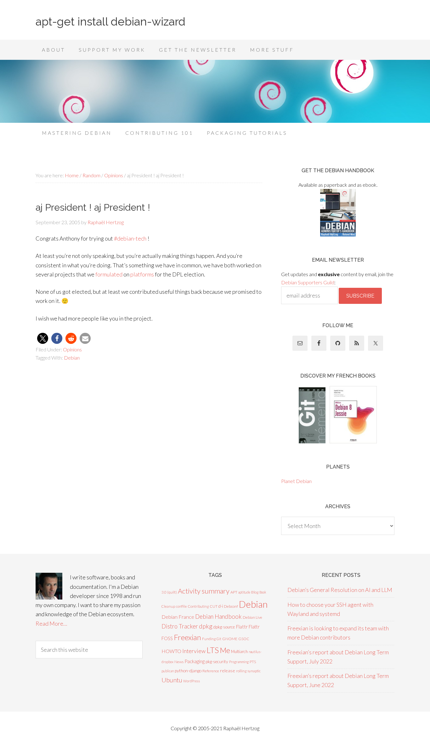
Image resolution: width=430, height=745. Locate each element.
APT (233, 592)
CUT (214, 606)
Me (225, 650)
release (227, 670)
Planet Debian (296, 481)
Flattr (242, 626)
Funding (209, 639)
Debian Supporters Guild (307, 282)
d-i (220, 606)
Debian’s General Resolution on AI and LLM (339, 589)
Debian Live (252, 617)
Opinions (72, 349)
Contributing (198, 606)
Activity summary (203, 591)
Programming (239, 662)
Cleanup (168, 606)
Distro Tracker (179, 626)
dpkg (205, 626)
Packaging (194, 661)
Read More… (51, 623)
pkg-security (217, 661)
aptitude (244, 592)
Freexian (187, 637)
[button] (42, 338)
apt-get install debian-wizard (110, 21)
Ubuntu (171, 680)
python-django (188, 670)
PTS (253, 661)
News (179, 661)
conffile (181, 606)
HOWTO (171, 651)
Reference (210, 670)
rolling (241, 670)
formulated (108, 274)
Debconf (231, 606)
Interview (194, 651)
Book (262, 592)
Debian (72, 358)
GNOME (229, 638)
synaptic (254, 670)
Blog (254, 592)
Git (219, 639)
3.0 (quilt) (169, 592)
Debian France (177, 617)
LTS (213, 650)
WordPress (191, 681)
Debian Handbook (218, 616)
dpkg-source (224, 626)
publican (167, 671)
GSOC (243, 638)
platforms (142, 274)
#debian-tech (130, 238)
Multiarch (239, 651)
